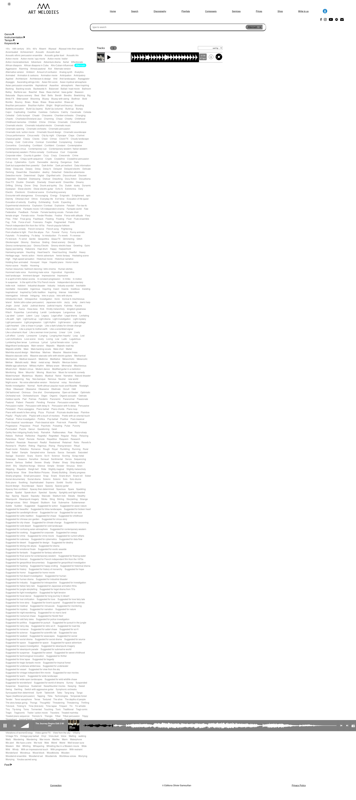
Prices (259, 11)
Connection (56, 785)
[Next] (347, 726)
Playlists (185, 11)
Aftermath (80, 65)
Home (113, 11)
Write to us (303, 11)
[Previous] (341, 726)
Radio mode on (353, 726)
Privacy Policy (299, 785)
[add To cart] (219, 57)
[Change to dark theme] (9, 4)
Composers (211, 11)
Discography (160, 11)
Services (236, 11)
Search (134, 11)
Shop (280, 11)
